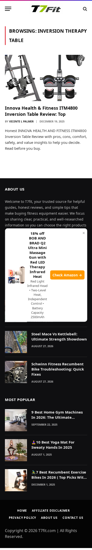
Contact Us (73, 518)
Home (22, 510)
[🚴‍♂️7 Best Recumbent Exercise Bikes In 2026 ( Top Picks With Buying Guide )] (16, 480)
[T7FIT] (46, 9)
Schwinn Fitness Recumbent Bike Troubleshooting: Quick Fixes (57, 369)
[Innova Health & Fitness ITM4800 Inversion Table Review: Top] (46, 78)
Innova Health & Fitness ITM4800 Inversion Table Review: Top (41, 111)
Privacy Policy (22, 518)
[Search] (84, 8)
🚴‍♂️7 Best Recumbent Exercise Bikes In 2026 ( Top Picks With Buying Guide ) (58, 477)
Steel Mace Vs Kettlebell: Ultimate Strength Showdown (59, 336)
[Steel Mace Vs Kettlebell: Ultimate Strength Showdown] (16, 342)
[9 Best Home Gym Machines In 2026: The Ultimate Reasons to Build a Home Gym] (16, 420)
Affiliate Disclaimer (51, 510)
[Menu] (8, 8)
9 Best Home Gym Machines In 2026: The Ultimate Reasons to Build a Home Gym (59, 417)
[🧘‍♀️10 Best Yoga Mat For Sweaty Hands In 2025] (16, 450)
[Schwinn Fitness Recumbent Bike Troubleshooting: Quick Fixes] (16, 372)
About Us (49, 518)
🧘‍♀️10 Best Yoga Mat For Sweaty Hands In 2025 (53, 445)
